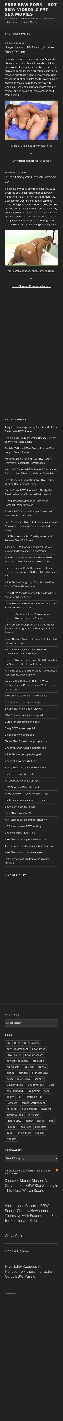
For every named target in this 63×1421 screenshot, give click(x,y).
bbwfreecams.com (17, 1048)
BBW (17, 1043)
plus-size (26, 1126)
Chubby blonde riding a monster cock (26, 747)
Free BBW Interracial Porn (11, 1293)
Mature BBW (14, 1120)
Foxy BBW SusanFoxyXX (18, 813)
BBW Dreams (32, 1043)
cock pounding (15, 1090)
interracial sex (15, 1114)
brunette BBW (40, 1072)
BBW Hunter (14, 1055)
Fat (19, 1096)
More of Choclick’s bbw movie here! (31, 145)
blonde (11, 1072)
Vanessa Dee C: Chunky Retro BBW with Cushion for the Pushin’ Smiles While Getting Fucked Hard (30, 685)
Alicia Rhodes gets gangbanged (23, 754)
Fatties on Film (34, 1096)
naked (40, 1120)
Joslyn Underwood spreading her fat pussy (29, 846)
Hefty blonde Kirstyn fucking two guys (26, 793)
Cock (51, 1084)
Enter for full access (31, 160)
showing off (24, 1132)
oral (50, 1120)
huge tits (46, 1108)
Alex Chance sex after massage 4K (25, 852)
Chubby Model (36, 1084)
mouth (29, 1120)
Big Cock (29, 1067)
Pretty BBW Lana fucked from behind (26, 767)
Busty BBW (23, 1078)
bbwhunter (38, 1048)
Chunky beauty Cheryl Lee (20, 833)
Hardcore (12, 1102)
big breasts (13, 1067)
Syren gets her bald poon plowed (23, 708)
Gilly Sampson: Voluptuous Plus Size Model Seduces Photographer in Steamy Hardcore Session (29, 628)
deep (47, 1090)
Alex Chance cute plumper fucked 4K (26, 819)
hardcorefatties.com (33, 1102)
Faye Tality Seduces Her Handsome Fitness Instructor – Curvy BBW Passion (30, 1271)
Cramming (33, 1090)
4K (8, 1043)
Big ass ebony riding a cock (20, 734)
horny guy (12, 1108)
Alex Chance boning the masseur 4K (25, 839)
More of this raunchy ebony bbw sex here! (31, 270)
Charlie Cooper (17, 1251)
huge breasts (29, 1108)
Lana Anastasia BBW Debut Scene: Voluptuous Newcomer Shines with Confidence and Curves (31, 526)
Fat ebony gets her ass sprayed (22, 780)
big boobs (38, 1060)
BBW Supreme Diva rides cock (22, 787)
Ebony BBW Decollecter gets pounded (26, 741)
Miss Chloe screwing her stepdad (24, 715)
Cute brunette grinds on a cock (22, 721)
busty (10, 1078)
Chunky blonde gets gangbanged (23, 702)
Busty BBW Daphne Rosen (20, 806)
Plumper (11, 1126)
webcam (11, 1138)
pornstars (40, 1126)
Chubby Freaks (15, 1084)
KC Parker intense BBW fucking (23, 826)
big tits (42, 1067)
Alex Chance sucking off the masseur (26, 695)
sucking (39, 1132)
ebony (10, 1096)
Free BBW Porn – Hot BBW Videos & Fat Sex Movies (31, 9)
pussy (10, 1132)
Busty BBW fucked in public (20, 728)
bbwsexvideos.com (18, 1060)
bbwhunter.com (34, 1055)
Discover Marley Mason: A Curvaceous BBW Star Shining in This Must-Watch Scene (31, 1186)
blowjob (23, 1072)
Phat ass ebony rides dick (19, 774)
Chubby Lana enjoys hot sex (21, 761)
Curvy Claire (15, 1236)
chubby (38, 1078)
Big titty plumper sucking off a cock (25, 800)
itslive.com (33, 1114)
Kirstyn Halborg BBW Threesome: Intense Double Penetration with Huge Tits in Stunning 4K (31, 572)
